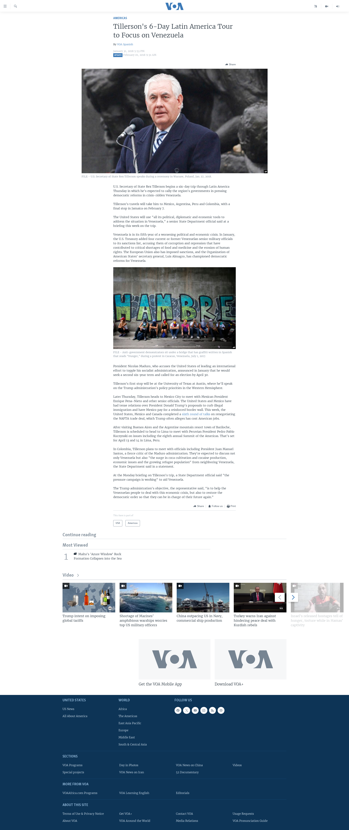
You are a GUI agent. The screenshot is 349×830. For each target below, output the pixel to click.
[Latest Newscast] (337, 6)
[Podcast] (221, 710)
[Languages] (315, 6)
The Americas (128, 716)
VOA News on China (189, 765)
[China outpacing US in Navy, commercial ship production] (203, 597)
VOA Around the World (134, 821)
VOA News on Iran (131, 772)
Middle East (127, 737)
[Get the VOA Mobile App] (174, 659)
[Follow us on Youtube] (195, 710)
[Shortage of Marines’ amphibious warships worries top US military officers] (146, 597)
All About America (75, 716)
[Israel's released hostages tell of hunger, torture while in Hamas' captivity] (317, 597)
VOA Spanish (125, 44)
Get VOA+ (125, 813)
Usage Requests (243, 813)
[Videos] (326, 6)
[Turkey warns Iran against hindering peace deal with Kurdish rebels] (260, 597)
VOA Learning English (134, 793)
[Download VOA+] (250, 659)
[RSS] (212, 710)
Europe (123, 730)
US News (68, 709)
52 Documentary (187, 772)
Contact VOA (184, 813)
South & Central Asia (133, 744)
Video (68, 575)
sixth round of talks (196, 414)
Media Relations (187, 821)
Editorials (182, 793)
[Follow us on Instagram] (203, 710)
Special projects (73, 772)
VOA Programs (73, 765)
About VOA (70, 821)
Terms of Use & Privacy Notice (83, 813)
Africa (123, 709)
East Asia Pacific (130, 723)
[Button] (230, 64)
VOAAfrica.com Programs (80, 793)
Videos (237, 765)
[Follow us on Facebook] (177, 710)
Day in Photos (128, 765)
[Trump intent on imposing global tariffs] (89, 597)
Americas (120, 18)
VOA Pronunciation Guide (250, 821)
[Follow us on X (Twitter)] (186, 710)
